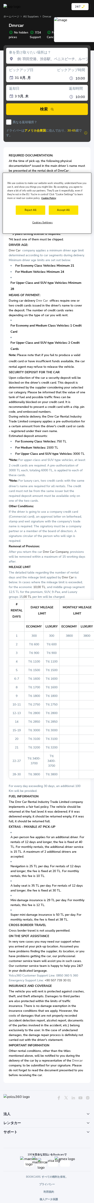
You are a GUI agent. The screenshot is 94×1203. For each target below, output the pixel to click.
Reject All (31, 210)
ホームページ (11, 16)
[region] (47, 203)
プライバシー (47, 1184)
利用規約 (49, 1192)
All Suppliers (31, 16)
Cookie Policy (48, 198)
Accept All (63, 210)
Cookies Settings (42, 222)
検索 (44, 109)
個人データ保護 (49, 1199)
